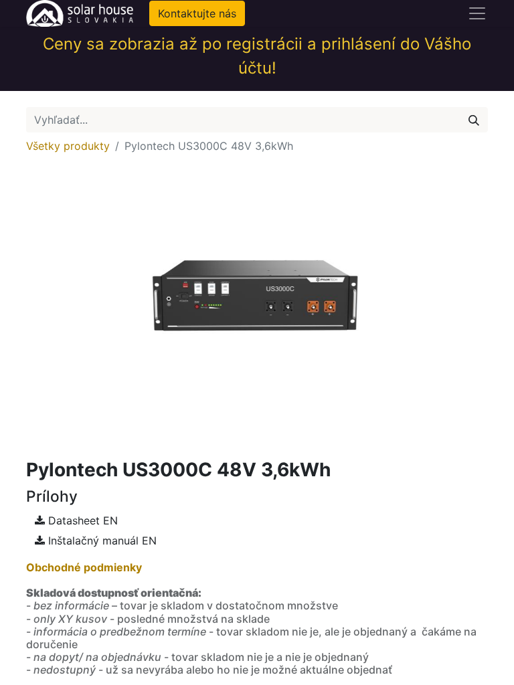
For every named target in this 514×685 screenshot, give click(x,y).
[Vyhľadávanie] (474, 119)
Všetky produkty (68, 146)
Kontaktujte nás (197, 13)
